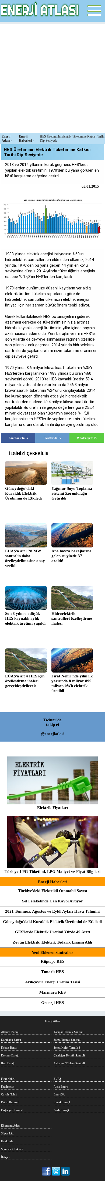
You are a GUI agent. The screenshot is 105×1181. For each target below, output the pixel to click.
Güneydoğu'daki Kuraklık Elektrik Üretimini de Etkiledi (52, 921)
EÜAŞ (57, 1078)
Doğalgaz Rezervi (12, 1110)
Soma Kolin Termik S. (67, 1047)
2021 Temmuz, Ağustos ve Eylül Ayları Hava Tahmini (52, 911)
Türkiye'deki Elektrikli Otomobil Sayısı (52, 891)
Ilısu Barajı (8, 1063)
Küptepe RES (52, 961)
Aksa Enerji (61, 1086)
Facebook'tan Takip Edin (46, 1171)
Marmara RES (52, 992)
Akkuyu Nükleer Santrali (69, 1063)
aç (94, 11)
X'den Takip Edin (56, 1171)
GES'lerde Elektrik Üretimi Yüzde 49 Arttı (52, 932)
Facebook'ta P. (18, 437)
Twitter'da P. (52, 437)
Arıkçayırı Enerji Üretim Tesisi (52, 982)
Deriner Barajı (10, 1055)
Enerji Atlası (52, 1021)
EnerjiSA (59, 1094)
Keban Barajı (9, 1047)
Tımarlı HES (52, 972)
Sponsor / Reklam (12, 1149)
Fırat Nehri (8, 1078)
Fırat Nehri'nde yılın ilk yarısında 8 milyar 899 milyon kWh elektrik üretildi (72, 683)
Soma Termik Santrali (67, 1039)
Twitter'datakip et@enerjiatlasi (52, 727)
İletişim (5, 1157)
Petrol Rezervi (10, 1102)
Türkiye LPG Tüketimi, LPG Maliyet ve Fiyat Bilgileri (52, 871)
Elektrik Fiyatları (52, 807)
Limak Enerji (62, 1102)
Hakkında (7, 1141)
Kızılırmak (7, 1086)
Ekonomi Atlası (10, 1125)
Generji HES (52, 1002)
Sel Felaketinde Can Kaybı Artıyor (52, 901)
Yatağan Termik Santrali (68, 1031)
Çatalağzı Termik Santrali (69, 1055)
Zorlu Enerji (61, 1110)
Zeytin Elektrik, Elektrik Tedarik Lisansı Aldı (52, 942)
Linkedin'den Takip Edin (65, 1171)
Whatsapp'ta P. (87, 437)
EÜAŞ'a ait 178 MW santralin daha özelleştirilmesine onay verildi (25, 558)
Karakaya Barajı (11, 1039)
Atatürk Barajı (10, 1031)
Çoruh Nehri (9, 1094)
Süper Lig (7, 1133)
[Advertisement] (52, 77)
